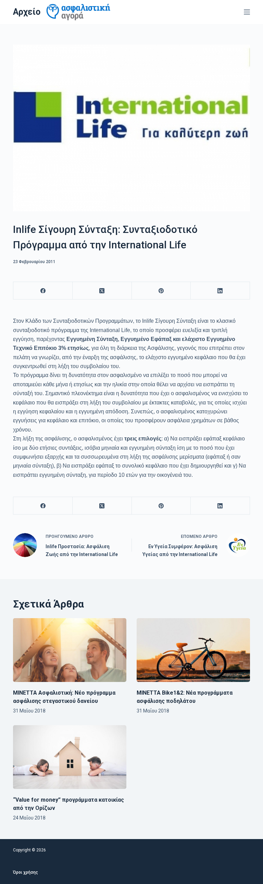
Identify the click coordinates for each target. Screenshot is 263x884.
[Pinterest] (161, 290)
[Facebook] (43, 290)
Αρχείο (26, 12)
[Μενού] (247, 12)
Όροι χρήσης (25, 872)
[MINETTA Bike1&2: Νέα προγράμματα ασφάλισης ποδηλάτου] (193, 650)
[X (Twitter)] (102, 290)
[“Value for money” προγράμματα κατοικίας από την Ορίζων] (69, 757)
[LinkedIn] (220, 290)
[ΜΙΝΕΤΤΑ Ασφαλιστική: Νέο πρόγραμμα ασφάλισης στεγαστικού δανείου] (69, 650)
